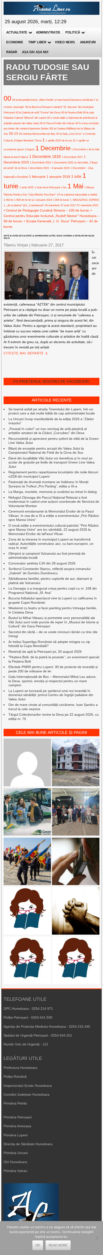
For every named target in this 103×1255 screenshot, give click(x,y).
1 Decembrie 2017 (72, 157)
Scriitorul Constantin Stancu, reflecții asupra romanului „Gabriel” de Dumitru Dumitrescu (49, 571)
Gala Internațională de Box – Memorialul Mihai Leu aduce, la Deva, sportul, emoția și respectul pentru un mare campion (52, 681)
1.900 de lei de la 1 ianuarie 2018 (33, 199)
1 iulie (76, 176)
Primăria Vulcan (15, 1171)
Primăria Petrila (15, 1103)
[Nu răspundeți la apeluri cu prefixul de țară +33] (75, 862)
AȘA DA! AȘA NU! (35, 52)
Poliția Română (15, 1076)
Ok (37, 1245)
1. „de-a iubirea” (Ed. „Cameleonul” (24, 205)
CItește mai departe (24, 353)
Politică (72, 32)
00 (7, 98)
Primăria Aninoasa (17, 1126)
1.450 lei (8, 199)
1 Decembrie (52, 148)
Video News (65, 42)
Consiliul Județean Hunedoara (26, 1094)
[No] (97, 1238)
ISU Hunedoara (15, 1162)
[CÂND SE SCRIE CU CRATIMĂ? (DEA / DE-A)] (27, 911)
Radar (11, 52)
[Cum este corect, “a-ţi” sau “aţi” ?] (27, 763)
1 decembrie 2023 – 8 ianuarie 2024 (48, 168)
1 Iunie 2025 (26, 187)
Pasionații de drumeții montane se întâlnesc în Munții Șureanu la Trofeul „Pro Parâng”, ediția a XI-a (48, 484)
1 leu (64, 187)
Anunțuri (88, 42)
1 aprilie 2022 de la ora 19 (60, 140)
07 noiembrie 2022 (87, 205)
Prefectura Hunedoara (20, 1068)
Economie (14, 42)
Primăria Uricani (16, 1153)
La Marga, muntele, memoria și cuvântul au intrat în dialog (52, 492)
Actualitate (16, 32)
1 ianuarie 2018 (58, 176)
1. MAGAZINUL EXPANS (84, 199)
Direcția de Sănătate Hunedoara (28, 1144)
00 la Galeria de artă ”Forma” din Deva (38, 112)
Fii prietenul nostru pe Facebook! (51, 381)
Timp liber (37, 42)
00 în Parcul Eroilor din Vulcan (57, 123)
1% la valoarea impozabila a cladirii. (77, 194)
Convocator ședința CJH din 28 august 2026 (41, 563)
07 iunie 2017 (68, 205)
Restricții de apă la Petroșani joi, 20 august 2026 (45, 651)
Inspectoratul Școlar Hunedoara (28, 1086)
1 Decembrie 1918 (45, 156)
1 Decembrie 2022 (40, 162)
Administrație (48, 32)
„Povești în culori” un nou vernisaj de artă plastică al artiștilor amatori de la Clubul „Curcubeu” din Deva (47, 431)
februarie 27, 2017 (47, 245)
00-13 (13, 133)
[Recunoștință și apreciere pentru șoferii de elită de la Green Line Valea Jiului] (75, 812)
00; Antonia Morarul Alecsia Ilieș (37, 133)
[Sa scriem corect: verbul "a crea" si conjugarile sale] (75, 961)
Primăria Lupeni (16, 1135)
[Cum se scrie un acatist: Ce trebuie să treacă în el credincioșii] (75, 911)
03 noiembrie (52, 205)
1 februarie (37, 176)
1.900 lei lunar (61, 199)
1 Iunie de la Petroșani (47, 187)
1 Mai (75, 186)
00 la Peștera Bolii (71, 112)
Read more (58, 1245)
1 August (29, 149)
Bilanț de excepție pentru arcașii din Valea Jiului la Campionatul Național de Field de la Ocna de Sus (46, 450)
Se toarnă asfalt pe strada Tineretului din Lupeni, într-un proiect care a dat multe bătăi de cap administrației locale (51, 411)
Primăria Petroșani (18, 1117)
